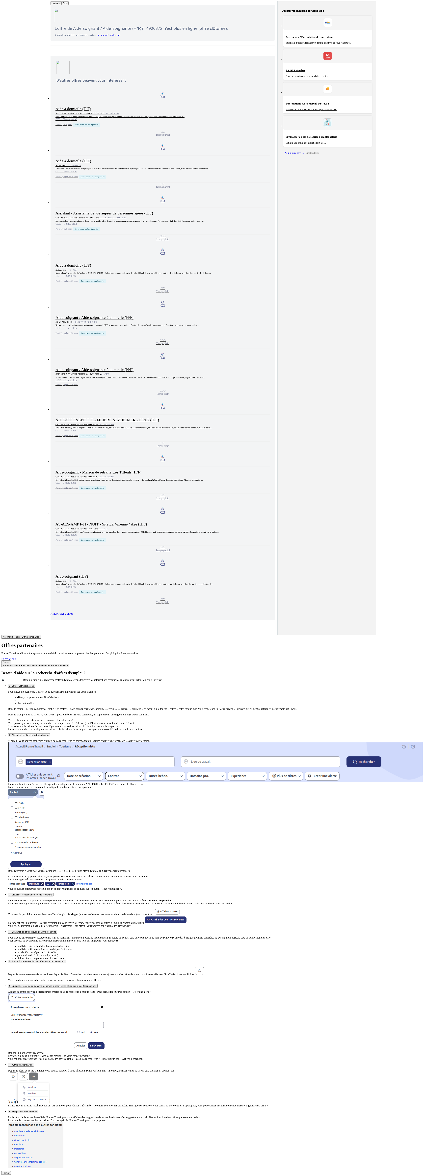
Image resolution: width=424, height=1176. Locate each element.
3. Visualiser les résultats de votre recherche (30, 894)
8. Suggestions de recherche (23, 1111)
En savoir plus (8, 658)
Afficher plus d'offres (62, 613)
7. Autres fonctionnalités (20, 1065)
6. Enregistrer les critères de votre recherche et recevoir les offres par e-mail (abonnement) (52, 986)
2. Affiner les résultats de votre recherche (29, 735)
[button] (163, 114)
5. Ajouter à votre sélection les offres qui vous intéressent (37, 961)
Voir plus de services (294, 153)
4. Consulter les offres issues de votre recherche (32, 932)
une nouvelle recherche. (108, 34)
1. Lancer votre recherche (21, 686)
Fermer (6, 662)
